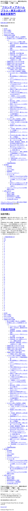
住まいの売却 (7, 32)
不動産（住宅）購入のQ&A (17, 66)
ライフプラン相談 (9, 33)
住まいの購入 (7, 30)
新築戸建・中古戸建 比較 (17, 53)
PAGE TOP (4, 507)
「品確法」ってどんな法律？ (18, 96)
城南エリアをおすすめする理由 (18, 176)
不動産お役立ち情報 (9, 35)
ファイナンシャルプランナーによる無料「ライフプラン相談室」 (18, 179)
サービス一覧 (10, 174)
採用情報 (9, 171)
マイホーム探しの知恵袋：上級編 (16, 118)
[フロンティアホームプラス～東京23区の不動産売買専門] (14, 14)
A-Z (5, 240)
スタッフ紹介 (10, 169)
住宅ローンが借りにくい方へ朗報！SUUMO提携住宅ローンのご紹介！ (18, 184)
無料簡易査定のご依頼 (13, 196)
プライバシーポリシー (13, 173)
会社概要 (9, 166)
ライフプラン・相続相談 (14, 197)
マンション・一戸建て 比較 (17, 41)
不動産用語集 (8, 209)
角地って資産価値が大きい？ (18, 120)
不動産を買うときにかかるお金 (15, 61)
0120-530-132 (4, 22)
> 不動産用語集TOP (9, 237)
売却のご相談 (10, 194)
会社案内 (6, 164)
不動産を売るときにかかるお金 (15, 63)
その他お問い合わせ (12, 199)
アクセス (9, 168)
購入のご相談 (10, 192)
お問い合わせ (7, 191)
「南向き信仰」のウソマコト (18, 158)
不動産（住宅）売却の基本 (14, 68)
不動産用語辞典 (11, 163)
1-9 (4, 238)
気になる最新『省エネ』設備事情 (16, 36)
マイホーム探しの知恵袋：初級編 (16, 71)
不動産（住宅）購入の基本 (14, 64)
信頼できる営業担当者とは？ (18, 107)
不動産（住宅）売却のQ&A (17, 69)
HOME (5, 28)
